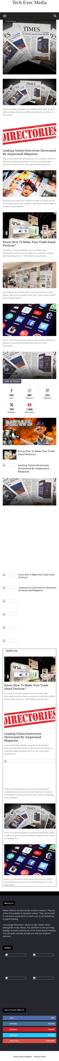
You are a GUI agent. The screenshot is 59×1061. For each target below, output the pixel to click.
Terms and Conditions (22, 1057)
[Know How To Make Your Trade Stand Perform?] (29, 225)
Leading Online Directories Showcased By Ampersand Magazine (29, 152)
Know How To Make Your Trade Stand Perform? (29, 243)
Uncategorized (11, 21)
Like (11, 389)
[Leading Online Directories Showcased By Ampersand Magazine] (29, 134)
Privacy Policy (40, 1057)
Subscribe (29, 403)
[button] (4, 16)
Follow (29, 389)
